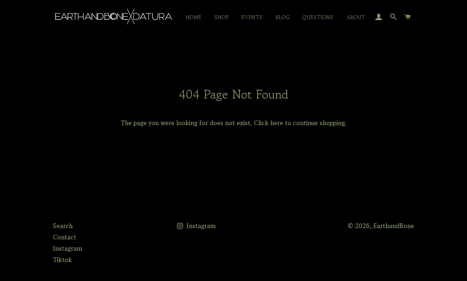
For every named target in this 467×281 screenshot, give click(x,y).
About (356, 17)
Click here (268, 122)
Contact (64, 237)
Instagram (67, 248)
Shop (222, 17)
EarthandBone (393, 225)
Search (63, 225)
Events (252, 17)
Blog (283, 17)
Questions (318, 17)
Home (194, 17)
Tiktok (62, 259)
